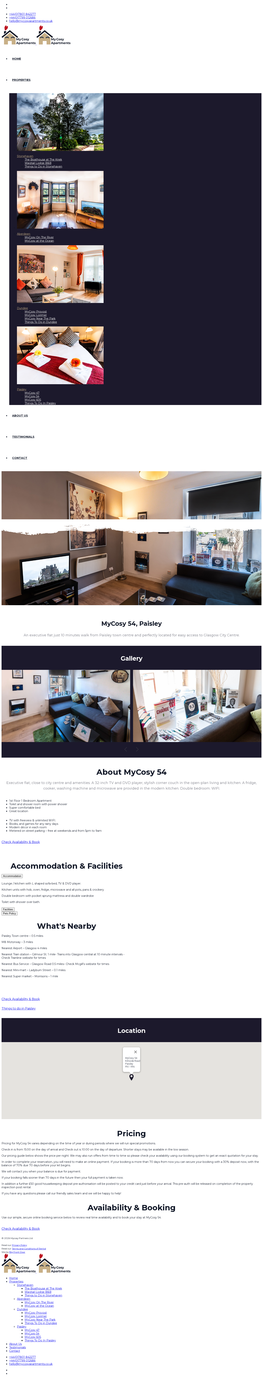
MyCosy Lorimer (36, 315)
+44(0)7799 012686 (22, 17)
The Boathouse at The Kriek (43, 159)
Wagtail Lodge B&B (38, 163)
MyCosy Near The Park (40, 318)
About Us (20, 415)
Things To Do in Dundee (41, 322)
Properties (21, 80)
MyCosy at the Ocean (39, 241)
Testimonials (23, 436)
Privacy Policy (19, 1245)
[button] (126, 752)
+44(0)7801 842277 (22, 14)
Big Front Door (17, 1252)
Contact (19, 458)
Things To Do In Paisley (40, 403)
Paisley (21, 389)
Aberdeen (23, 234)
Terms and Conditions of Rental (29, 1248)
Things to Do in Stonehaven (43, 166)
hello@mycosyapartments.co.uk (31, 21)
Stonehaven (25, 156)
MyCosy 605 (33, 400)
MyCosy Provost (36, 311)
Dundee (22, 308)
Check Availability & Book (21, 842)
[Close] (135, 1052)
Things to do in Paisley (19, 1008)
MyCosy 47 (32, 393)
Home (16, 58)
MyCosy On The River (39, 237)
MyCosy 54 (32, 396)
